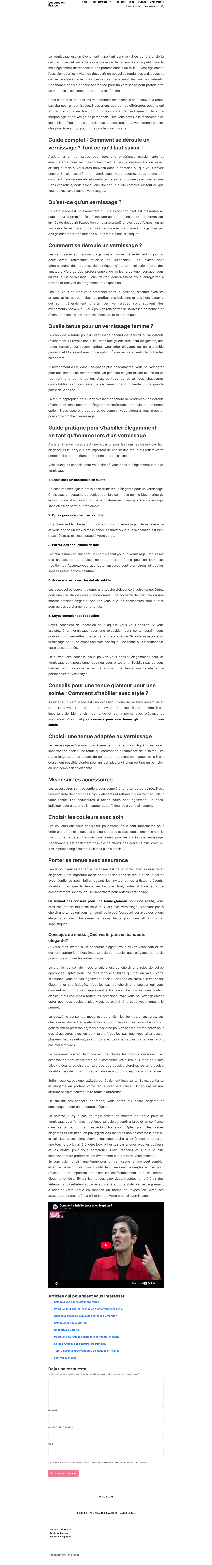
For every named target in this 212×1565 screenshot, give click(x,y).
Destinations (150, 6)
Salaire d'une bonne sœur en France (76, 1301)
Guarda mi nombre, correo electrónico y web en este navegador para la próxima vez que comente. (100, 1462)
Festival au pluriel (65, 1357)
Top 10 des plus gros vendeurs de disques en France (86, 1350)
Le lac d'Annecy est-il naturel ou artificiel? (80, 1343)
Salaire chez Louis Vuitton (70, 1322)
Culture (142, 1)
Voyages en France (56, 4)
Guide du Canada (59, 1533)
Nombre (53, 1410)
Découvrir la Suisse (60, 1529)
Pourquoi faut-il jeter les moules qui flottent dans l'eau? (88, 1308)
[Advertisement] (106, 30)
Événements (157, 1)
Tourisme (120, 1)
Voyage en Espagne (60, 1536)
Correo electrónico (61, 1427)
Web (50, 1444)
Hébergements (99, 1)
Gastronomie (133, 6)
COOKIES (82, 1513)
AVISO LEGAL (106, 1496)
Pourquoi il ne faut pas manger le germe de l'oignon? (86, 1336)
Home (83, 1)
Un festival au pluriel (67, 1329)
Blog (131, 1)
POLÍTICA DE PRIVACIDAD (103, 1513)
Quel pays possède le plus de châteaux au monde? (85, 1315)
